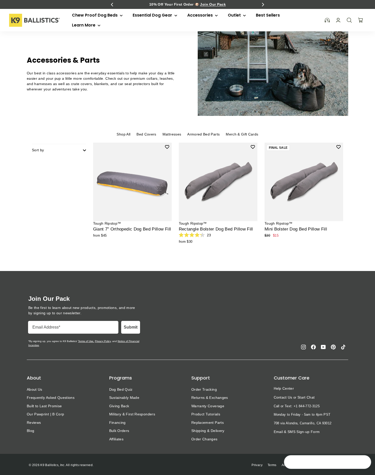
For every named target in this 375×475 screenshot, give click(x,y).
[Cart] (360, 20)
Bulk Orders (119, 431)
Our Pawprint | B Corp (45, 414)
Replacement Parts (207, 422)
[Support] (327, 20)
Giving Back (119, 406)
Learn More (84, 25)
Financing (117, 422)
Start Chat (306, 397)
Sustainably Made (124, 398)
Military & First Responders (132, 414)
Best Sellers (268, 15)
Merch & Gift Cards (242, 134)
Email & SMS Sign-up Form (297, 432)
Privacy (257, 465)
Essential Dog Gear (153, 15)
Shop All (123, 134)
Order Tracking (204, 389)
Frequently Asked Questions (50, 398)
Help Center (284, 388)
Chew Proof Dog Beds (95, 15)
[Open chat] (364, 462)
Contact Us (283, 397)
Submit (131, 327)
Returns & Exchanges (209, 398)
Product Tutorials (205, 414)
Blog (30, 431)
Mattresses (171, 134)
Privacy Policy (103, 341)
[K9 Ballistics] (34, 20)
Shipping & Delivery (207, 431)
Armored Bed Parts (203, 134)
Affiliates (116, 439)
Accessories (200, 15)
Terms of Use (85, 341)
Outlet (235, 15)
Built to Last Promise (44, 406)
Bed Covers (146, 134)
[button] (112, 4)
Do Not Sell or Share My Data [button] (326, 465)
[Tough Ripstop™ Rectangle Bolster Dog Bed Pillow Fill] (218, 182)
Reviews (34, 422)
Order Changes (204, 439)
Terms (272, 465)
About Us (34, 389)
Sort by (38, 150)
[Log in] (338, 20)
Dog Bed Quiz (121, 389)
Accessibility (291, 465)
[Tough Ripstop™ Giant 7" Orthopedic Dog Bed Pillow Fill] (132, 182)
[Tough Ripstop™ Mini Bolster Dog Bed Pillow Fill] (304, 182)
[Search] (349, 20)
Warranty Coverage (207, 406)
